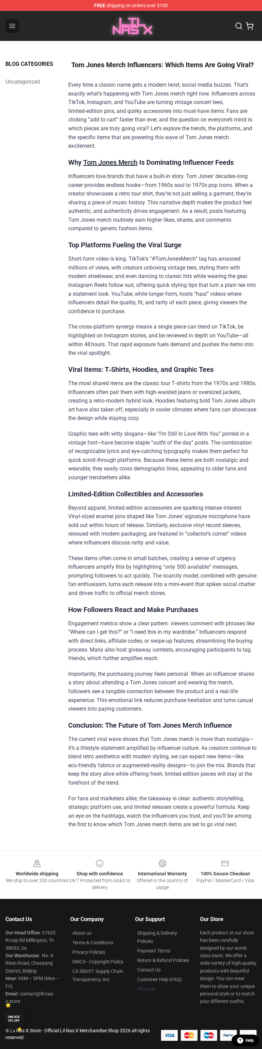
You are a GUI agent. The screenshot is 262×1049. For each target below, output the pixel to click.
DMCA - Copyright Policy (97, 961)
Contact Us (149, 970)
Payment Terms (153, 950)
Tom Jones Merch (110, 162)
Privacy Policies (88, 952)
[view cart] (250, 26)
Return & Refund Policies (163, 960)
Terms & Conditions (92, 942)
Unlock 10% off (14, 1018)
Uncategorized (22, 81)
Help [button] (250, 1040)
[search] (239, 26)
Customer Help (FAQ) (159, 979)
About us (81, 933)
